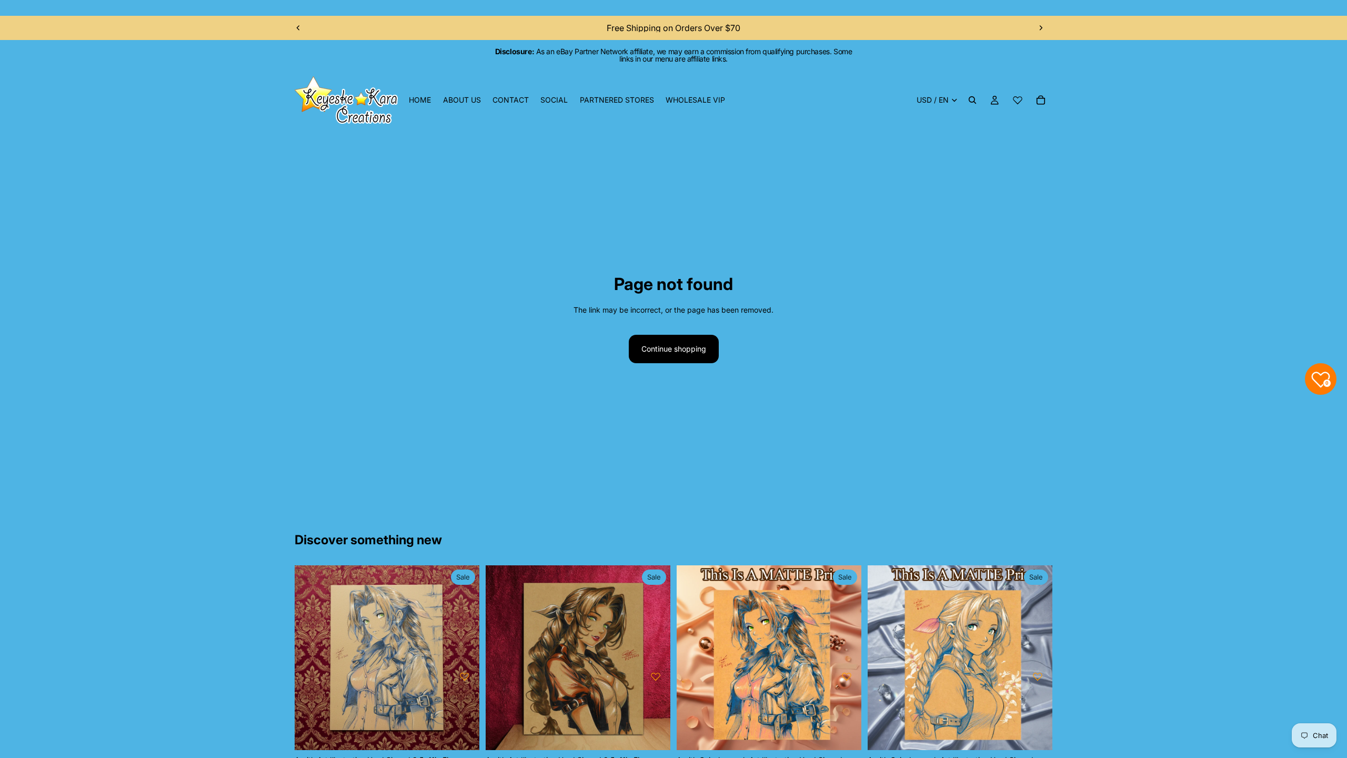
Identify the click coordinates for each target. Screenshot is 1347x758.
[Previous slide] (298, 27)
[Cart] (1040, 100)
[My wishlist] (1017, 100)
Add (472, 733)
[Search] (972, 100)
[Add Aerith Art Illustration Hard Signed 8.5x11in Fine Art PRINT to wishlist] (464, 676)
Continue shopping (673, 348)
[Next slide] (1040, 27)
